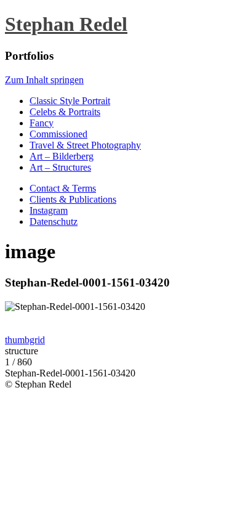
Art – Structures (60, 167)
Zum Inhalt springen (44, 80)
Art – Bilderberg (62, 156)
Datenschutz (54, 221)
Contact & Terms (63, 188)
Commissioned (58, 134)
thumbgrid (25, 340)
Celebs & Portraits (65, 112)
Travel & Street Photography (85, 145)
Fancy (42, 123)
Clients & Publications (73, 199)
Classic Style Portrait (70, 100)
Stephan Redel (66, 24)
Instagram (49, 210)
